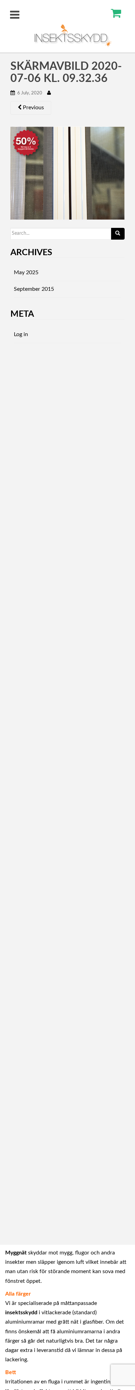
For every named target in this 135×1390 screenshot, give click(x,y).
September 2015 (34, 289)
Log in (21, 334)
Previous (32, 107)
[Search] (118, 234)
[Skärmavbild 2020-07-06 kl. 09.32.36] (67, 172)
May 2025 (26, 272)
